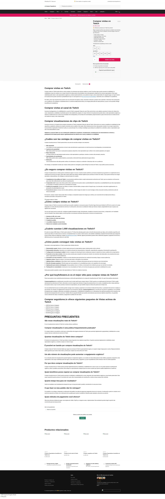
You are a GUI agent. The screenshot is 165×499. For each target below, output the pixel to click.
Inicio (46, 18)
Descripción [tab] (78, 84)
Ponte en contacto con (49, 480)
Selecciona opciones (53, 459)
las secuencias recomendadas (89, 96)
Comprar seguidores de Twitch (90, 453)
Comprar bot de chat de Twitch (71, 453)
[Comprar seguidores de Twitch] (92, 442)
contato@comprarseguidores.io (114, 1)
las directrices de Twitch (71, 235)
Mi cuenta (73, 477)
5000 (101, 53)
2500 (98, 53)
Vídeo (95, 48)
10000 (105, 53)
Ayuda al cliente (74, 479)
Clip (98, 48)
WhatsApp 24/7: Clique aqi (50, 1)
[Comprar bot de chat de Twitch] (73, 442)
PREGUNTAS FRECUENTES (77, 484)
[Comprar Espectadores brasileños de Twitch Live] (53, 442)
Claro (94, 56)
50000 (109, 53)
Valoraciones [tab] (85, 84)
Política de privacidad (49, 485)
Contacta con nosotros (75, 481)
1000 (95, 53)
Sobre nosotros (48, 483)
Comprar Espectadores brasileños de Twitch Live (53, 454)
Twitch (49, 18)
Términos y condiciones (50, 481)
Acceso (82, 418)
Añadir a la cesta (109, 59)
